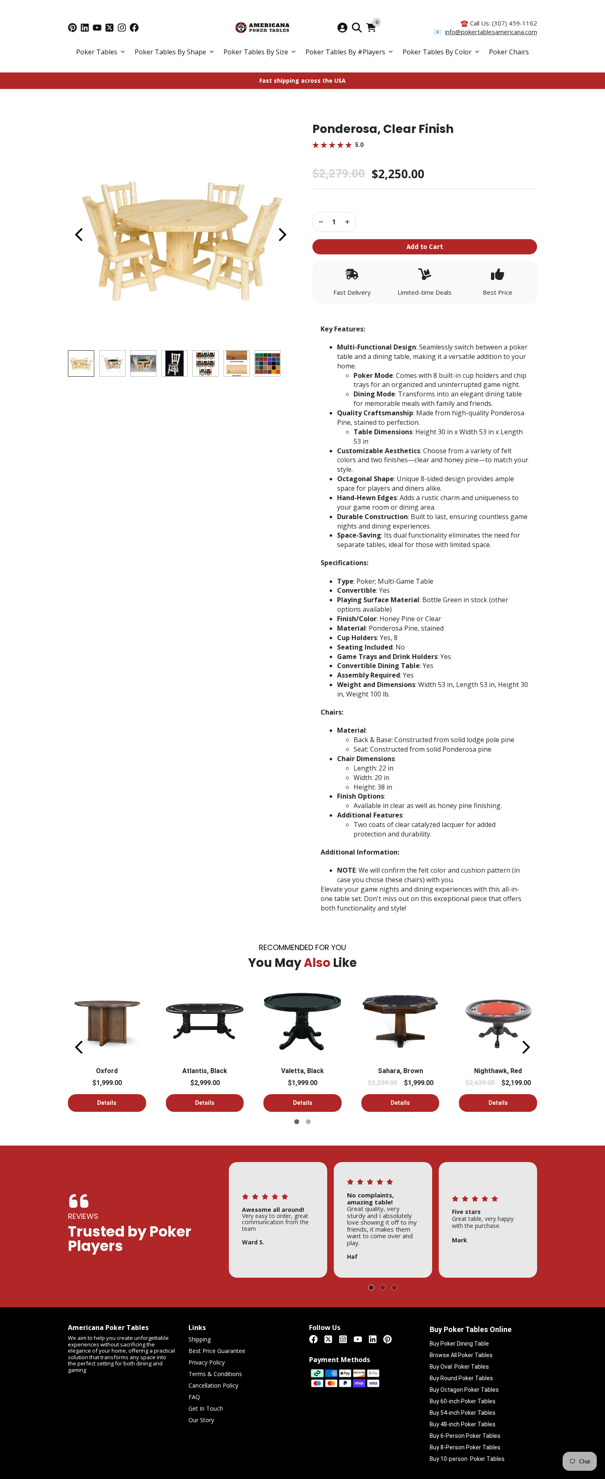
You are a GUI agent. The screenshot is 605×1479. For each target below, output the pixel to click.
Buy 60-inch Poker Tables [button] (463, 1401)
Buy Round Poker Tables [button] (461, 1378)
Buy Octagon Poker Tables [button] (464, 1389)
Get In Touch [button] (205, 1408)
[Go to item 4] (383, 1287)
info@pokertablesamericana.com (491, 32)
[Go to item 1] (297, 1121)
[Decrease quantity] (347, 221)
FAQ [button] (194, 1397)
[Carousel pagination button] (81, 363)
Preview (78, 234)
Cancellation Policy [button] (213, 1385)
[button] (100, 52)
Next (282, 234)
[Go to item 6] (308, 1121)
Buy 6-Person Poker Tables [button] (465, 1435)
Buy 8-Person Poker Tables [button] (465, 1447)
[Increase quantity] (321, 221)
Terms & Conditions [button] (215, 1374)
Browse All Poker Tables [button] (461, 1355)
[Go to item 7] (394, 1287)
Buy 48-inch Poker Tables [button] (463, 1424)
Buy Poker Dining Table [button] (459, 1343)
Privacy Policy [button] (206, 1362)
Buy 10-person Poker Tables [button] (467, 1459)
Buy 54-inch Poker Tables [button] (463, 1412)
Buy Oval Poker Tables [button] (459, 1366)
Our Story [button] (201, 1420)
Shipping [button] (199, 1339)
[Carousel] (180, 234)
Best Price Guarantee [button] (216, 1351)
